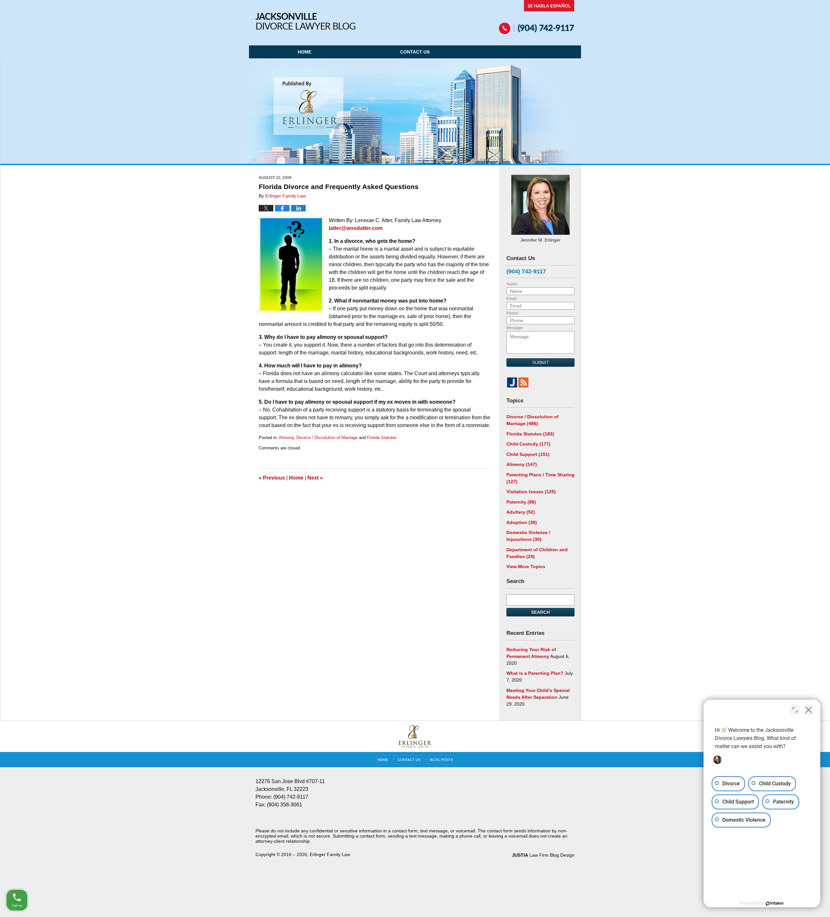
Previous (272, 478)
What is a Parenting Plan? (534, 673)
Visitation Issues (531, 491)
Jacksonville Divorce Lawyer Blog (305, 21)
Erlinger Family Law (330, 854)
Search (540, 612)
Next (315, 478)
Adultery (520, 512)
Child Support (528, 454)
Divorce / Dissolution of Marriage (327, 437)
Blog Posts (441, 760)
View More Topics (525, 566)
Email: (511, 298)
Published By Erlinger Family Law (537, 17)
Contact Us (415, 51)
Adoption (521, 522)
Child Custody (528, 444)
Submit (540, 362)
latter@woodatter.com (356, 228)
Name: (512, 284)
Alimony (286, 437)
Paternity (521, 502)
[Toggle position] (795, 710)
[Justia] (512, 382)
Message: (515, 328)
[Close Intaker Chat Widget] (808, 710)
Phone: (512, 313)
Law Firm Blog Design (543, 855)
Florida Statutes (382, 437)
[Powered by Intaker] (775, 903)
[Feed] (523, 382)
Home (304, 51)
